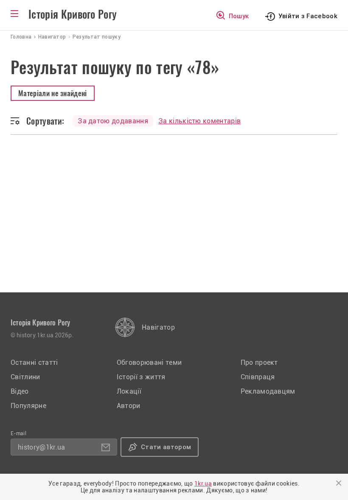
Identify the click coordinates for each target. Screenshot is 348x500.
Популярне (28, 406)
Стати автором (166, 447)
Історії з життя (141, 377)
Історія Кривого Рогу (72, 14)
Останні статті (34, 362)
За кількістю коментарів (199, 121)
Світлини (25, 377)
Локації (129, 391)
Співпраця (258, 377)
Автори (128, 406)
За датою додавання (113, 121)
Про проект (259, 362)
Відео (20, 391)
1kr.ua (203, 483)
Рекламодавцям (268, 391)
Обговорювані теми (149, 362)
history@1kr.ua (41, 447)
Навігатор (158, 327)
